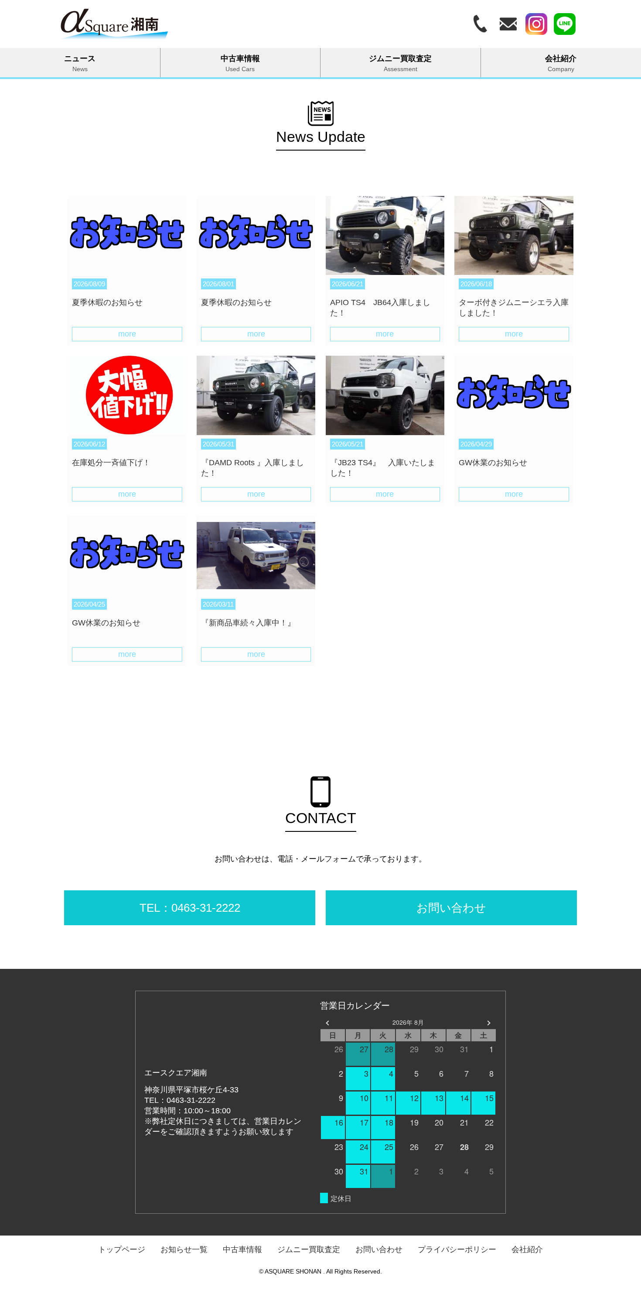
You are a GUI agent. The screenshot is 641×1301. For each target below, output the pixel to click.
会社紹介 (527, 1249)
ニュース (79, 63)
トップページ (121, 1249)
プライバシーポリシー (457, 1249)
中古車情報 (240, 63)
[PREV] (328, 1022)
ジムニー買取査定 (400, 63)
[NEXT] (488, 1022)
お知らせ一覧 (184, 1249)
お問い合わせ (378, 1249)
